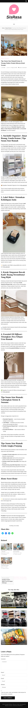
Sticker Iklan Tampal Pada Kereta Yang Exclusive (13, 606)
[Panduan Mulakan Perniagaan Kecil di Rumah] (18, 546)
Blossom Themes (8, 705)
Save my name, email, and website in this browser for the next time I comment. (13, 693)
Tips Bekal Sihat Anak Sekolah (9, 643)
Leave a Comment (23, 67)
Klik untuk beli (23, 185)
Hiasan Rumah (5, 58)
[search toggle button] (26, 1)
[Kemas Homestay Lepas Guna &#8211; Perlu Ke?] (6, 546)
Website (3, 684)
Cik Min (3, 67)
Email (2, 678)
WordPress (20, 705)
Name (2, 672)
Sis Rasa (4, 510)
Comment (3, 659)
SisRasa (14, 17)
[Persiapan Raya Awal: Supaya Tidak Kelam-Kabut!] (6, 560)
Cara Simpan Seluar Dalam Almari (9, 624)
